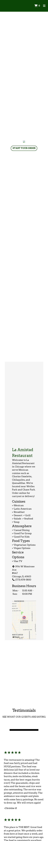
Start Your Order (24, 148)
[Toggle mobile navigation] (44, 6)
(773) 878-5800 (23, 579)
